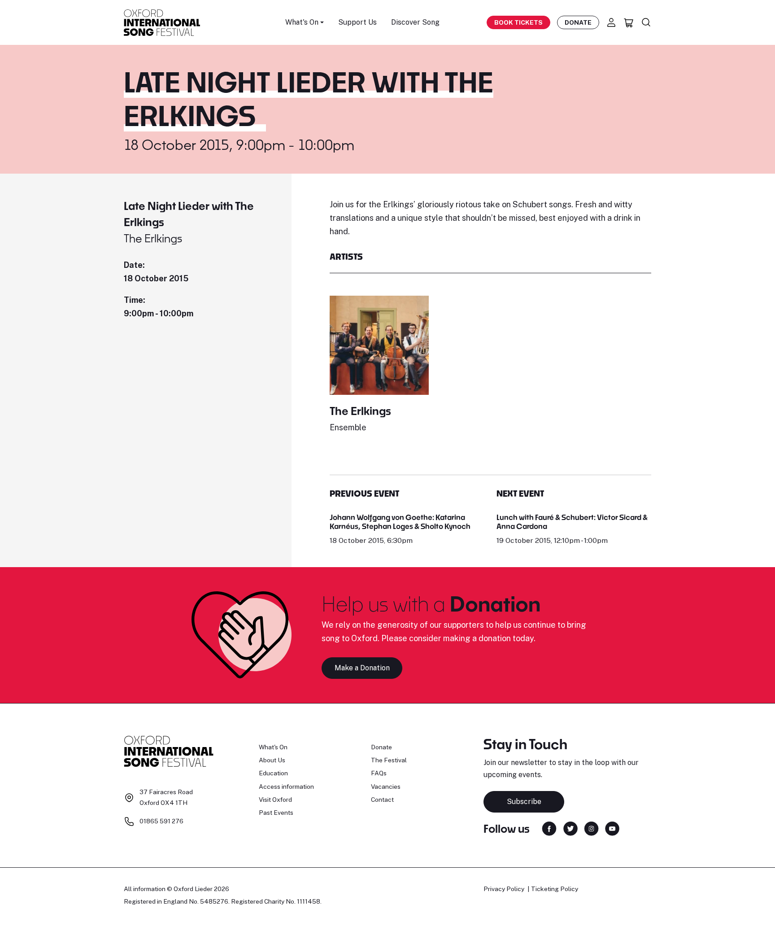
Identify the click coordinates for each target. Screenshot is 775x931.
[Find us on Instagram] (591, 828)
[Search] (646, 22)
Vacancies (386, 786)
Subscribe (524, 801)
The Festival (389, 760)
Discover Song (415, 22)
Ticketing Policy (554, 888)
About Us (272, 760)
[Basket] (628, 22)
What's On (273, 747)
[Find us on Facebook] (549, 828)
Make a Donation (362, 668)
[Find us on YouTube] (612, 828)
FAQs (379, 773)
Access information (286, 786)
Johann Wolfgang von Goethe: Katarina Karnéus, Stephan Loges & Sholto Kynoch (400, 521)
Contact (382, 799)
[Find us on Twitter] (570, 828)
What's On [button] (301, 22)
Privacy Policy (503, 888)
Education (273, 773)
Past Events (276, 812)
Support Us (357, 22)
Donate (578, 22)
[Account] (611, 22)
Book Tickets (518, 22)
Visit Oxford (275, 799)
